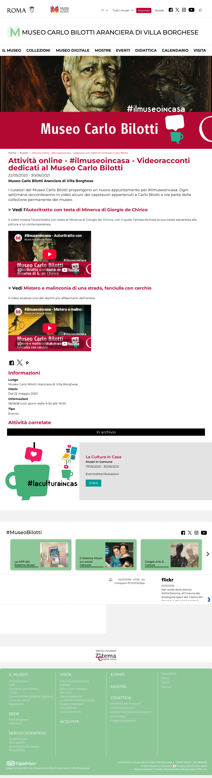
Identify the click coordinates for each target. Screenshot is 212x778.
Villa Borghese (19, 719)
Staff (12, 684)
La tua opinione (70, 711)
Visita (200, 50)
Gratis (93, 483)
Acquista (144, 10)
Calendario (175, 50)
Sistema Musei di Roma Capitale (31, 696)
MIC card (66, 692)
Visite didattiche (71, 696)
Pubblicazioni (18, 738)
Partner (166, 686)
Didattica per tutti (123, 707)
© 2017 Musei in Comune (156, 766)
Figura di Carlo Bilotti (23, 688)
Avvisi (165, 682)
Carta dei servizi (19, 700)
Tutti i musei (121, 10)
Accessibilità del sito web (180, 769)
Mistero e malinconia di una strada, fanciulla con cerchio (88, 288)
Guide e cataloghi (72, 704)
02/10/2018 (182, 593)
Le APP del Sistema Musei (24, 563)
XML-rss (202, 769)
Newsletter (16, 704)
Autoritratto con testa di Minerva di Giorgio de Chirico (87, 209)
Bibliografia (17, 742)
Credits (158, 769)
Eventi (123, 50)
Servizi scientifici (27, 733)
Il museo (11, 50)
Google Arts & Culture (154, 563)
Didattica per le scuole (126, 703)
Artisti (13, 692)
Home (12, 152)
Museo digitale (72, 50)
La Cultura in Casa (103, 457)
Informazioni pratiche (74, 681)
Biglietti (65, 684)
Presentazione (18, 681)
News (165, 678)
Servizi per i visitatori (74, 688)
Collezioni (38, 50)
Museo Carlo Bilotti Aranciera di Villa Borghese (110, 32)
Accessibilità (68, 707)
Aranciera (15, 723)
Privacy (181, 766)
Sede (14, 714)
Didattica (146, 50)
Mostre (103, 50)
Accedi (159, 10)
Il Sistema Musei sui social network (91, 561)
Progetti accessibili (123, 720)
